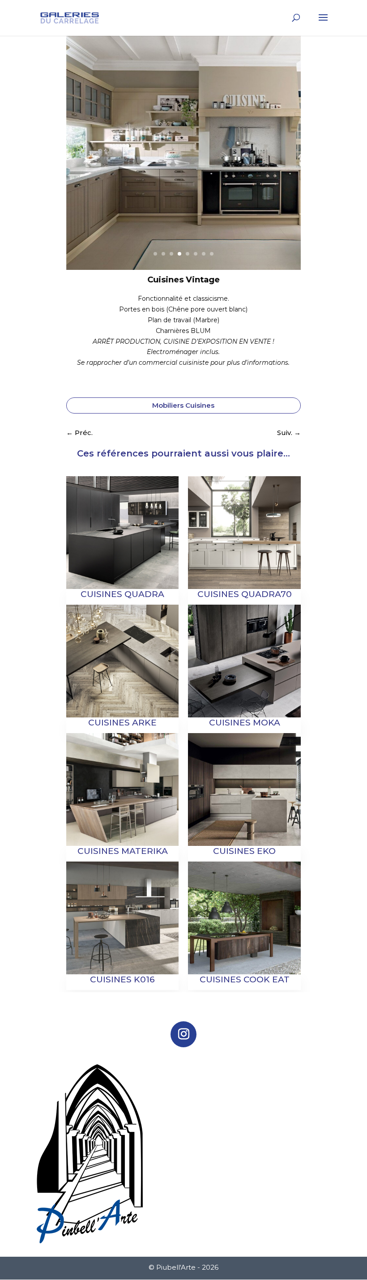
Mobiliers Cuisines (183, 405)
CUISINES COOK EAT (245, 979)
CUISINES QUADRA (122, 594)
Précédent (78, 162)
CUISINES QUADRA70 (244, 594)
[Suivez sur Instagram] (183, 1034)
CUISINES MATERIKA (122, 851)
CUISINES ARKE (122, 722)
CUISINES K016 (122, 979)
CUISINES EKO (244, 851)
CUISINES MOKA (244, 722)
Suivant (289, 162)
